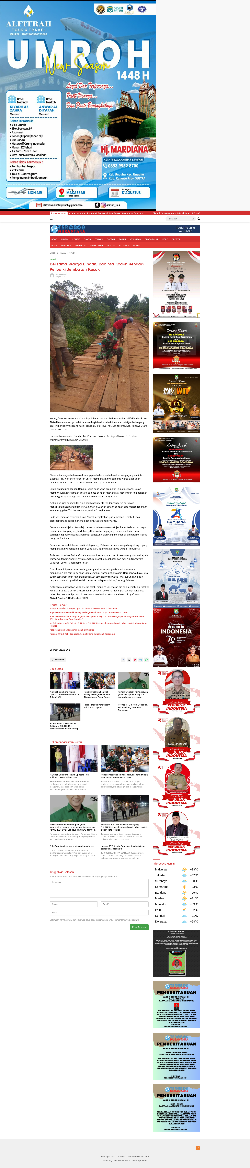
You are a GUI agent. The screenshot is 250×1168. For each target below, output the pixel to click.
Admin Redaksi (61, 274)
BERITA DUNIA (151, 239)
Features (79, 245)
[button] (193, 218)
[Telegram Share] (140, 660)
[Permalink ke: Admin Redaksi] (52, 275)
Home (54, 245)
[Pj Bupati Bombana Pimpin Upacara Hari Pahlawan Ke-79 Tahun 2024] (65, 680)
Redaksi (121, 1156)
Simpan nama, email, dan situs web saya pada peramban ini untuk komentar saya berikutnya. (95, 919)
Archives (123, 245)
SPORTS (176, 239)
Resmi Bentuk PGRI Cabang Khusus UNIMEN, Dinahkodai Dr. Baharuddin (168, 213)
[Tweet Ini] (129, 660)
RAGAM (122, 239)
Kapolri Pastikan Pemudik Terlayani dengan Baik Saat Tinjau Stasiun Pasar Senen (89, 612)
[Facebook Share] (123, 660)
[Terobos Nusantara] (68, 229)
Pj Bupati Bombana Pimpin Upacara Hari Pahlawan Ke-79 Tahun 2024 (83, 608)
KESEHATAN (135, 239)
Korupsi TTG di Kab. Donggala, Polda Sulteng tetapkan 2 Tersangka (82, 634)
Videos (136, 245)
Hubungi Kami (107, 1156)
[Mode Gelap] (198, 218)
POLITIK (76, 239)
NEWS (54, 239)
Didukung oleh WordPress (115, 1160)
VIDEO (165, 239)
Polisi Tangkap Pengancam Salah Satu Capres (72, 630)
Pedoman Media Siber (139, 1156)
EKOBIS (87, 239)
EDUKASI (99, 239)
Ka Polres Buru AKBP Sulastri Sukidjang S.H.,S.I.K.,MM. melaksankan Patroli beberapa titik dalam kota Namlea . (98, 624)
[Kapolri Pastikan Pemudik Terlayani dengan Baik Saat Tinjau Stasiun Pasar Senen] (99, 680)
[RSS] (198, 1148)
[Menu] (52, 218)
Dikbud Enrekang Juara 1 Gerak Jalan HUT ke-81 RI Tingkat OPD (90, 213)
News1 (53, 259)
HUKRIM (64, 239)
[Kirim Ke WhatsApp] (146, 660)
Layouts (65, 245)
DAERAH (111, 239)
